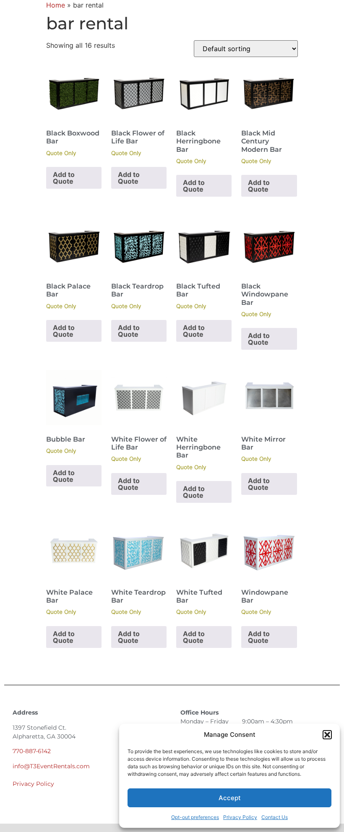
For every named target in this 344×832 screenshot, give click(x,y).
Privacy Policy (240, 817)
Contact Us (274, 817)
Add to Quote (64, 177)
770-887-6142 (32, 751)
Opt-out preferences (195, 817)
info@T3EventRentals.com (51, 766)
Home (55, 5)
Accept (230, 798)
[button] (327, 735)
